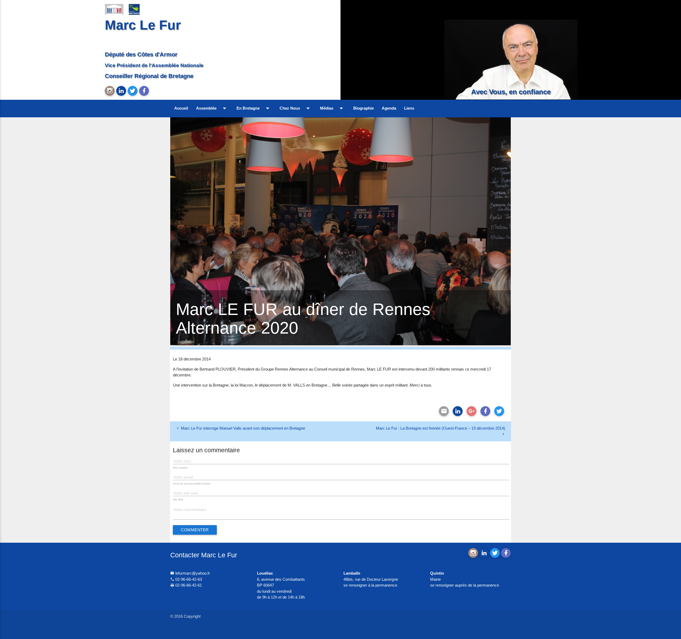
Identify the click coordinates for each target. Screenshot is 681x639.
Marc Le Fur (143, 24)
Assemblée (212, 108)
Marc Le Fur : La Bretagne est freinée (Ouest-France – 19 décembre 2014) (440, 428)
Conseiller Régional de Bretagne (149, 76)
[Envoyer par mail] (444, 411)
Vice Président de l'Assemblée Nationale (154, 65)
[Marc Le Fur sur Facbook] (144, 91)
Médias (332, 108)
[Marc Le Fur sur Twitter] (133, 91)
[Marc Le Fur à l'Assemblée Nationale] (114, 9)
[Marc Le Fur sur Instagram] (110, 91)
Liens (409, 108)
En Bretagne (254, 108)
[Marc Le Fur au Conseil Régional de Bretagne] (138, 9)
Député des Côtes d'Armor (141, 54)
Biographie (363, 108)
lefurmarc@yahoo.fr (192, 573)
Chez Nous (296, 108)
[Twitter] (499, 411)
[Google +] (471, 411)
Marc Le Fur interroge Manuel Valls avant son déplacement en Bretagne (243, 428)
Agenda (389, 108)
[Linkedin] (458, 411)
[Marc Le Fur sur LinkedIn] (121, 91)
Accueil (181, 108)
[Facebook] (485, 411)
